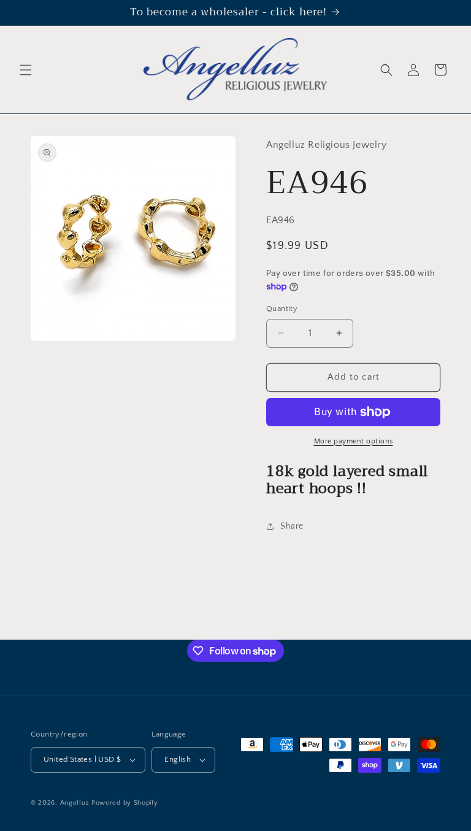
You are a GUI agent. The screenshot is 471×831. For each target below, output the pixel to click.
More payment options (353, 441)
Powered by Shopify (124, 802)
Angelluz (75, 802)
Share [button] (292, 526)
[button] (25, 69)
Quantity (281, 308)
